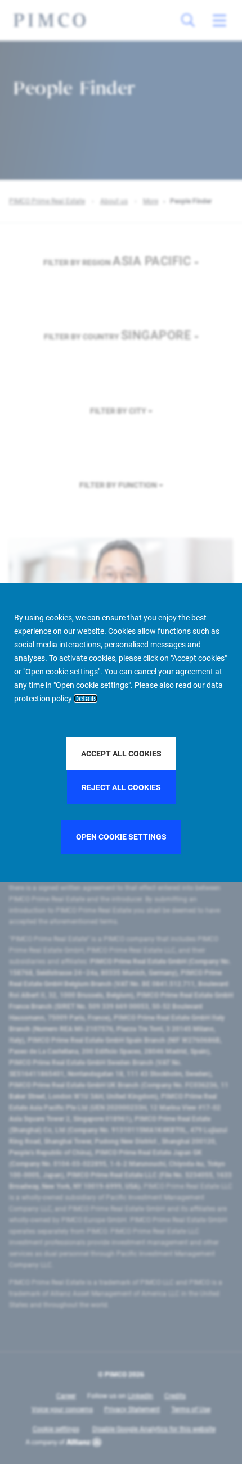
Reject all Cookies (121, 787)
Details (85, 698)
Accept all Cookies (121, 753)
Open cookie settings (121, 836)
